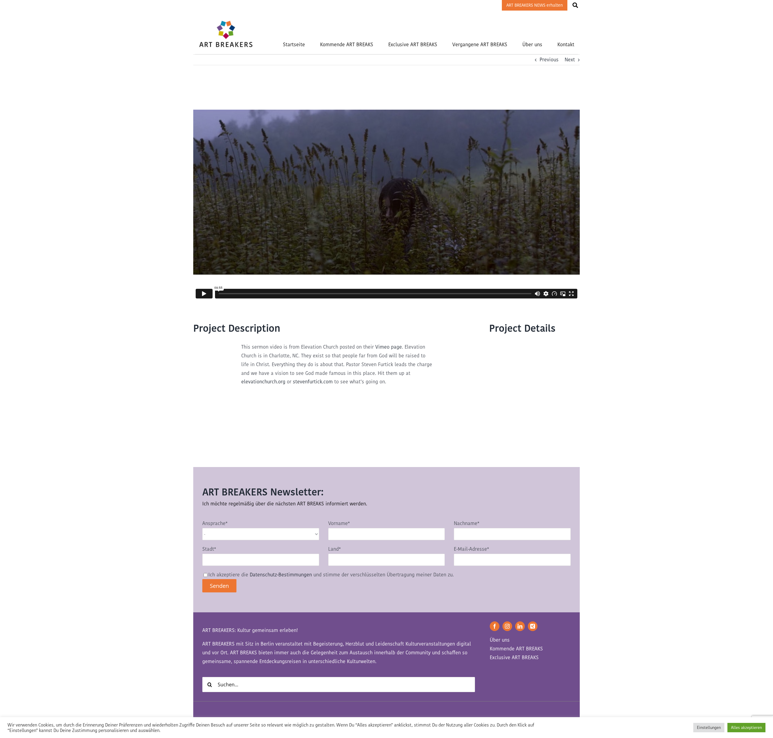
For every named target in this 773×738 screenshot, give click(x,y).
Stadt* (209, 549)
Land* (334, 549)
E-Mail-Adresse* (471, 549)
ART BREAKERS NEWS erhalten (534, 5)
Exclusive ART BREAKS (514, 657)
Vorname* (339, 523)
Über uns (500, 639)
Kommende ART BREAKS (516, 648)
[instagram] (507, 626)
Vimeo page (388, 346)
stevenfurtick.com (313, 381)
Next (570, 59)
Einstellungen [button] (709, 727)
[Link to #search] (575, 5)
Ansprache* (214, 523)
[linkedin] (520, 626)
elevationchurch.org (263, 381)
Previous (549, 59)
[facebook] (494, 626)
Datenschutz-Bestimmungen (281, 574)
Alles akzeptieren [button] (746, 727)
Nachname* (466, 523)
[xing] (532, 626)
